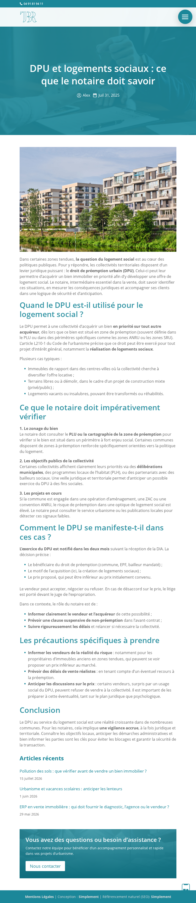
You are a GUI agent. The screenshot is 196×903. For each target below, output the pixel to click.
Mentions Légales (39, 896)
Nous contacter (45, 866)
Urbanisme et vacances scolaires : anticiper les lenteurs (71, 789)
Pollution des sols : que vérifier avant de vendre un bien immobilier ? (83, 771)
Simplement (89, 896)
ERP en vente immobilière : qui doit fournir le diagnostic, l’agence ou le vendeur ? (94, 806)
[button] (185, 17)
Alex (86, 95)
